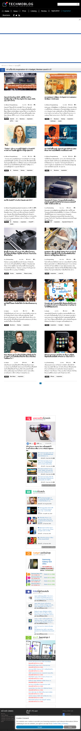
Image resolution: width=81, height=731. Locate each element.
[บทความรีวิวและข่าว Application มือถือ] (53, 11)
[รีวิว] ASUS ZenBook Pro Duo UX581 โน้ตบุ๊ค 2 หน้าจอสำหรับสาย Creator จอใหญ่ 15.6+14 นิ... (46, 470)
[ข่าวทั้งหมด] (14, 11)
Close (70, 727)
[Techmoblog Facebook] (14, 15)
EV (51, 221)
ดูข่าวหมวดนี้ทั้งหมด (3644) (40, 623)
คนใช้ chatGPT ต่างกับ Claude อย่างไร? (18, 200)
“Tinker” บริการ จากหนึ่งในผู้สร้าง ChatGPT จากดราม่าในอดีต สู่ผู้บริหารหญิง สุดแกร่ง (19, 149)
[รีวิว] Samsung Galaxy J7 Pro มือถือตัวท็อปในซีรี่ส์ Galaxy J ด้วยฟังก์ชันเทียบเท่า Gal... (45, 499)
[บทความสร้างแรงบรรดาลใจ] (66, 10)
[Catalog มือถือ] (32, 11)
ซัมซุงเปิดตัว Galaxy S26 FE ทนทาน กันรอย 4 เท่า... (41, 676)
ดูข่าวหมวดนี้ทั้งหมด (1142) (40, 608)
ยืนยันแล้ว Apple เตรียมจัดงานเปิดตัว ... (43, 611)
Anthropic (53, 121)
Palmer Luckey (28, 273)
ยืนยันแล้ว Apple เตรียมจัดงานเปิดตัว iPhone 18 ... (40, 680)
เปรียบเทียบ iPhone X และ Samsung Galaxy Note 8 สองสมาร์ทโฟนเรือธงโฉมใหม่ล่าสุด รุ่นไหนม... (45, 520)
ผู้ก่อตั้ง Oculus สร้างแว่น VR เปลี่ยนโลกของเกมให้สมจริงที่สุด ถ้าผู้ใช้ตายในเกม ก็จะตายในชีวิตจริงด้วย (20, 253)
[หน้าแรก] (5, 11)
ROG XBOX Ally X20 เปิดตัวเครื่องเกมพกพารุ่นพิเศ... (41, 692)
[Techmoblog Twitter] (16, 15)
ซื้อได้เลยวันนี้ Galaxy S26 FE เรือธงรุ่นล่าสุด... (40, 665)
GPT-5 (11, 121)
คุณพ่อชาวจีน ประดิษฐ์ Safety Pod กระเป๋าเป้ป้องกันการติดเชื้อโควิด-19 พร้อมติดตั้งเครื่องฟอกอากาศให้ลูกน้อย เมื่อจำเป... (60, 253)
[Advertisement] (40, 25)
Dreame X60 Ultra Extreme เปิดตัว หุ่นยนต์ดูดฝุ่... (40, 661)
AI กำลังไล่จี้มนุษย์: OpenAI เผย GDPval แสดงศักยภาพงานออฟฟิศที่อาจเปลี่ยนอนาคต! (60, 149)
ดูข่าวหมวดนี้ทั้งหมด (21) (40, 600)
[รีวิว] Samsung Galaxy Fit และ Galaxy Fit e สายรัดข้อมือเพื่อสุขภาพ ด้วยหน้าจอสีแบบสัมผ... (45, 462)
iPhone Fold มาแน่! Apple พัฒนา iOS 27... (44, 614)
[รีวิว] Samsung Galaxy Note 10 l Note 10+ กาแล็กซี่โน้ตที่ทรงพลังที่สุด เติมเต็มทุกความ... (45, 454)
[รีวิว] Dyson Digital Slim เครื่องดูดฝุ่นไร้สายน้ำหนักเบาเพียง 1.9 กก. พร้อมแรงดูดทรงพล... (39, 448)
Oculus (12, 273)
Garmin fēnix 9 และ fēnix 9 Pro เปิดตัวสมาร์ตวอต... (41, 688)
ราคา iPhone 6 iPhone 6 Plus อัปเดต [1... (44, 599)
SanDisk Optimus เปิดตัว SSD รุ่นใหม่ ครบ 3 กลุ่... (40, 695)
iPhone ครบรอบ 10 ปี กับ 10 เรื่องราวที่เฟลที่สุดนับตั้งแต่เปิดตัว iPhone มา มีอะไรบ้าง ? (60, 355)
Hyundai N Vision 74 (67, 221)
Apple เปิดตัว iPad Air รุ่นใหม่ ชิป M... (43, 603)
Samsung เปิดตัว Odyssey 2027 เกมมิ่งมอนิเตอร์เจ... (41, 669)
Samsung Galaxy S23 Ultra (47, 562)
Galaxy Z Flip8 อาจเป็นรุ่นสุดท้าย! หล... (43, 618)
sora (17, 121)
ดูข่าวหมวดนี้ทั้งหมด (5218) (40, 634)
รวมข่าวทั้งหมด (4, 715)
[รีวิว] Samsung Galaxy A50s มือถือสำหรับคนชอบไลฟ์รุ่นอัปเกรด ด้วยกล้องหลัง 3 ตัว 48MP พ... (45, 478)
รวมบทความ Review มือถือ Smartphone (10, 716)
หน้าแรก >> (5, 65)
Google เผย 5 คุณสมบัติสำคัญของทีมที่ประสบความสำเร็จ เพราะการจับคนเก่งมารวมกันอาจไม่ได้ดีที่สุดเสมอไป (60, 305)
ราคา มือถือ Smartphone (32, 715)
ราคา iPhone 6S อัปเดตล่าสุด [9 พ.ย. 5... (43, 597)
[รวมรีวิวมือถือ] (42, 11)
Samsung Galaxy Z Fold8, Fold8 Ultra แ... (44, 620)
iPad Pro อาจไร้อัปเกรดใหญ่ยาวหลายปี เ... (44, 605)
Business (22, 118)
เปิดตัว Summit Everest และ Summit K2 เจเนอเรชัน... (41, 673)
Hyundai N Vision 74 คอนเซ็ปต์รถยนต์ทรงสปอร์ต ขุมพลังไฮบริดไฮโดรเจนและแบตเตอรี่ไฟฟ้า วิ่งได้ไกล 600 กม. (60, 201)
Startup (63, 118)
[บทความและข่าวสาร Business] (6, 15)
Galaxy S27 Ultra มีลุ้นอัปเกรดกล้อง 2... (43, 622)
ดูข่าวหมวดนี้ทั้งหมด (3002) (40, 616)
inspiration (30, 118)
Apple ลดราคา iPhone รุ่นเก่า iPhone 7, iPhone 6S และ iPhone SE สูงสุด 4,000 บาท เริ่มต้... (45, 529)
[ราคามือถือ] (22, 11)
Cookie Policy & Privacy (60, 723)
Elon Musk (12, 376)
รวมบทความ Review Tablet (7, 718)
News (11, 65)
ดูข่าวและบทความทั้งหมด (48, 485)
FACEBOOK (68, 714)
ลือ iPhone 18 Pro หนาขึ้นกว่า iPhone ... (43, 613)
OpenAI (12, 118)
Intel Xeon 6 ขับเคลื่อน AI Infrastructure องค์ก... (40, 684)
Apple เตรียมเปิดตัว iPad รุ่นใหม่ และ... (43, 606)
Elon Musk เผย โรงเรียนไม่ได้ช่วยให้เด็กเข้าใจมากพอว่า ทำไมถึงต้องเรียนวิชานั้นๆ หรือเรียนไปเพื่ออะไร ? (20, 356)
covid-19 (60, 273)
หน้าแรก (3, 713)
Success (67, 325)
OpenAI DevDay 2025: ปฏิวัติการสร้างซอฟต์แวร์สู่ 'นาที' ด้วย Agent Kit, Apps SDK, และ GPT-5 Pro (20, 98)
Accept (40, 727)
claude (60, 121)
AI (16, 118)
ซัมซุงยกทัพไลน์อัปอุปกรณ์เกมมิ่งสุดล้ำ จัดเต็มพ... (40, 699)
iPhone (52, 376)
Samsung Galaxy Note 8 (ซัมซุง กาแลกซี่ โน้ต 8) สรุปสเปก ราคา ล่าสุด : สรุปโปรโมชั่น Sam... (45, 510)
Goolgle (60, 325)
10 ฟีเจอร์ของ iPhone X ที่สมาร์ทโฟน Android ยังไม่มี (45, 538)
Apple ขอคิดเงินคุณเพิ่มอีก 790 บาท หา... (44, 596)
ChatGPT (31, 221)
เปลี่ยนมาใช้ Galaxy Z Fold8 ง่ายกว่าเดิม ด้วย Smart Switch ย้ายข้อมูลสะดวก (41, 657)
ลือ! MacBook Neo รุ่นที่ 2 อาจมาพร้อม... (44, 629)
